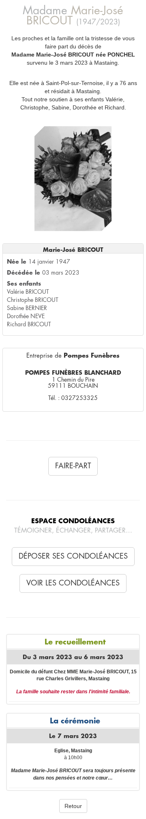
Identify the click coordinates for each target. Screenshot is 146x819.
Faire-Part (73, 466)
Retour (73, 806)
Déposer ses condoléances (73, 556)
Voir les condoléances (73, 583)
